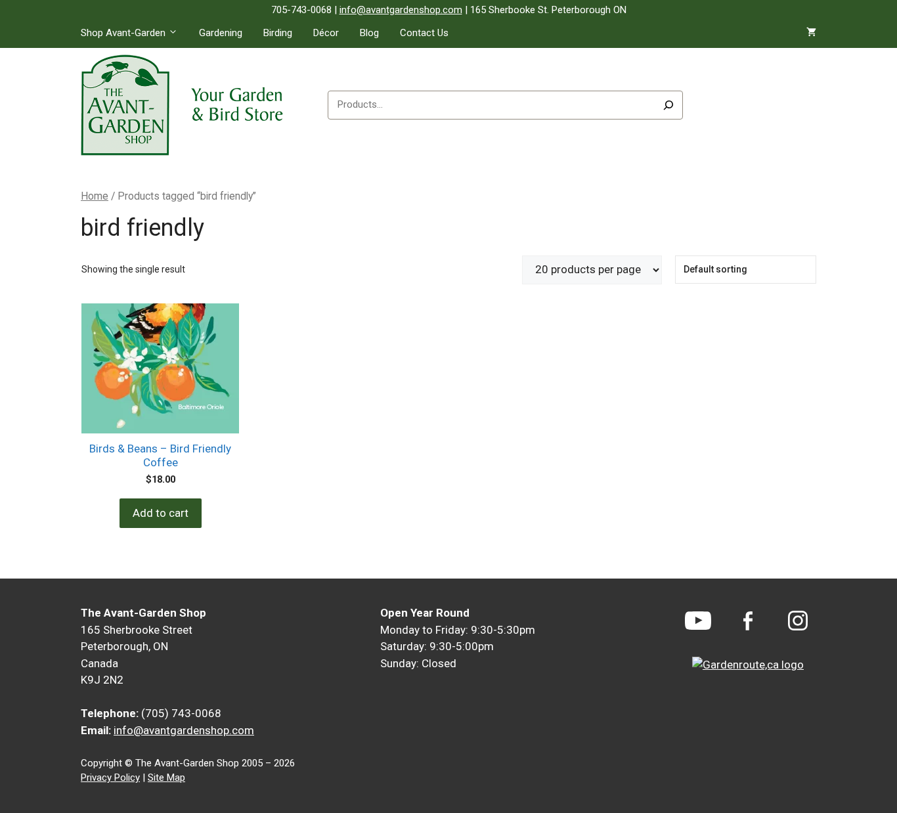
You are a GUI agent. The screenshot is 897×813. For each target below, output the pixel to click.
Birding (277, 33)
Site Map (166, 777)
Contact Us (424, 33)
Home (94, 196)
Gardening (220, 33)
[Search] (668, 105)
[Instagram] (798, 620)
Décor (326, 33)
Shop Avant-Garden (123, 33)
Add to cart (160, 512)
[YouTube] (698, 620)
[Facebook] (748, 620)
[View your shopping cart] (811, 33)
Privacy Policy (110, 777)
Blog (369, 33)
